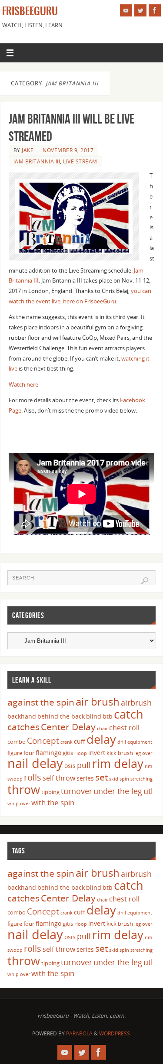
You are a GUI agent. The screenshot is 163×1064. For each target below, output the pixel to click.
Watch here (23, 384)
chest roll (124, 727)
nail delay (35, 763)
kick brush (119, 753)
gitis (68, 753)
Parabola (79, 1033)
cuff (79, 741)
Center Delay (68, 727)
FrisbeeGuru (30, 11)
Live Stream (80, 161)
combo (16, 741)
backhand (21, 716)
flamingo (48, 752)
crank (66, 742)
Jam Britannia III (36, 161)
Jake (27, 150)
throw (23, 789)
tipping (50, 792)
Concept (43, 740)
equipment (139, 742)
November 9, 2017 (68, 150)
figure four (20, 753)
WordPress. (115, 1033)
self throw (59, 778)
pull (84, 765)
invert (96, 752)
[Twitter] (140, 10)
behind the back (61, 716)
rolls (32, 777)
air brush (98, 701)
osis (70, 765)
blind (93, 716)
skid (113, 779)
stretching (141, 779)
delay (101, 739)
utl (148, 791)
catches (23, 727)
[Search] (144, 580)
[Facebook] (155, 10)
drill (121, 742)
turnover (76, 791)
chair (102, 729)
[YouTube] (126, 10)
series (85, 778)
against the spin (40, 702)
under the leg (117, 791)
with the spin (52, 802)
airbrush (136, 702)
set (101, 777)
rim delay (117, 763)
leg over (143, 753)
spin (124, 779)
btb (108, 716)
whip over (18, 803)
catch (128, 714)
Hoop (80, 753)
